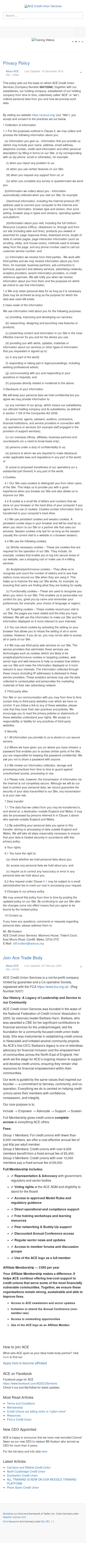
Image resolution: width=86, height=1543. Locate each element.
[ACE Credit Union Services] (43, 6)
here (6, 1357)
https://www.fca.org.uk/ (53, 986)
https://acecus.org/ (43, 115)
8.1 (45, 881)
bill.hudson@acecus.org (28, 943)
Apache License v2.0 (14, 1517)
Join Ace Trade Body (23, 957)
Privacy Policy (16, 63)
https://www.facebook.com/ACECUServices (30, 1383)
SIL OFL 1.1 (47, 1521)
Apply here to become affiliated (25, 1363)
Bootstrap (8, 1513)
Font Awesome (11, 1521)
